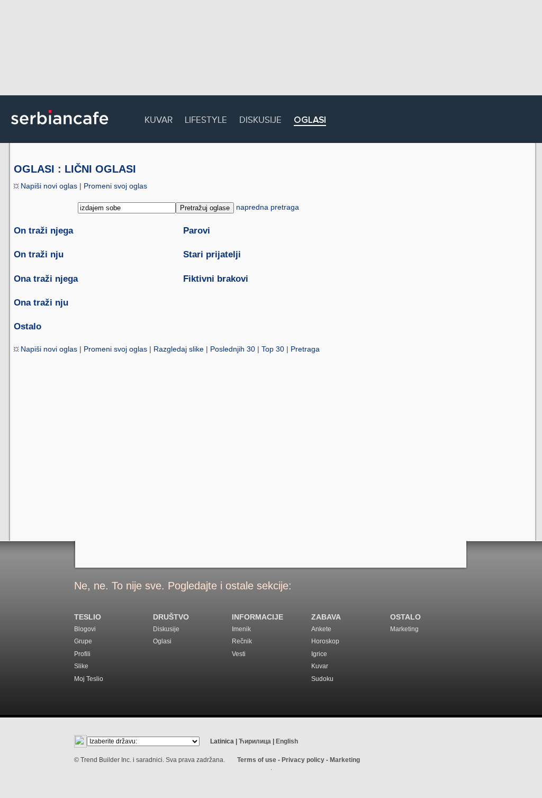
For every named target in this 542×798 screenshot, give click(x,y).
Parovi (196, 231)
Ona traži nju (41, 303)
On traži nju (39, 254)
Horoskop (325, 641)
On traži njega (43, 231)
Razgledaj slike (178, 349)
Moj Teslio (88, 679)
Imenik (241, 629)
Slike (81, 666)
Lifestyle (206, 118)
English (287, 741)
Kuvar (158, 118)
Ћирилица (255, 741)
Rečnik (242, 641)
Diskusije (260, 118)
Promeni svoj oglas (115, 186)
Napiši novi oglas (48, 186)
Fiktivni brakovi (215, 279)
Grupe (83, 641)
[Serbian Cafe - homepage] (60, 128)
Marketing (404, 629)
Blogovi (85, 629)
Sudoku (322, 679)
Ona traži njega (46, 279)
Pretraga (305, 349)
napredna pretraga (267, 207)
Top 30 (272, 349)
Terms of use (256, 760)
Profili (82, 654)
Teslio (87, 617)
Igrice (319, 654)
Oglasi (310, 120)
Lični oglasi (100, 169)
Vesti (239, 654)
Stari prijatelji (212, 254)
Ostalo (27, 326)
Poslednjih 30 (232, 349)
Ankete (321, 629)
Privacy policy (303, 760)
